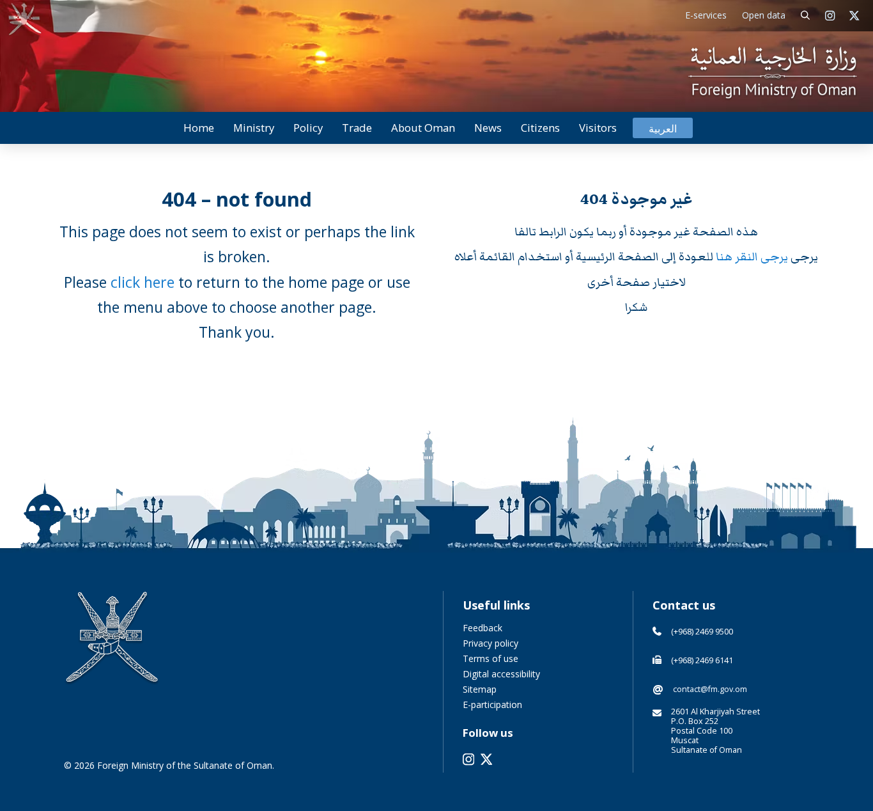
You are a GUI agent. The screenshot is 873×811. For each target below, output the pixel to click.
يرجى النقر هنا (753, 256)
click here (142, 282)
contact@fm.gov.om (710, 689)
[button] (805, 15)
